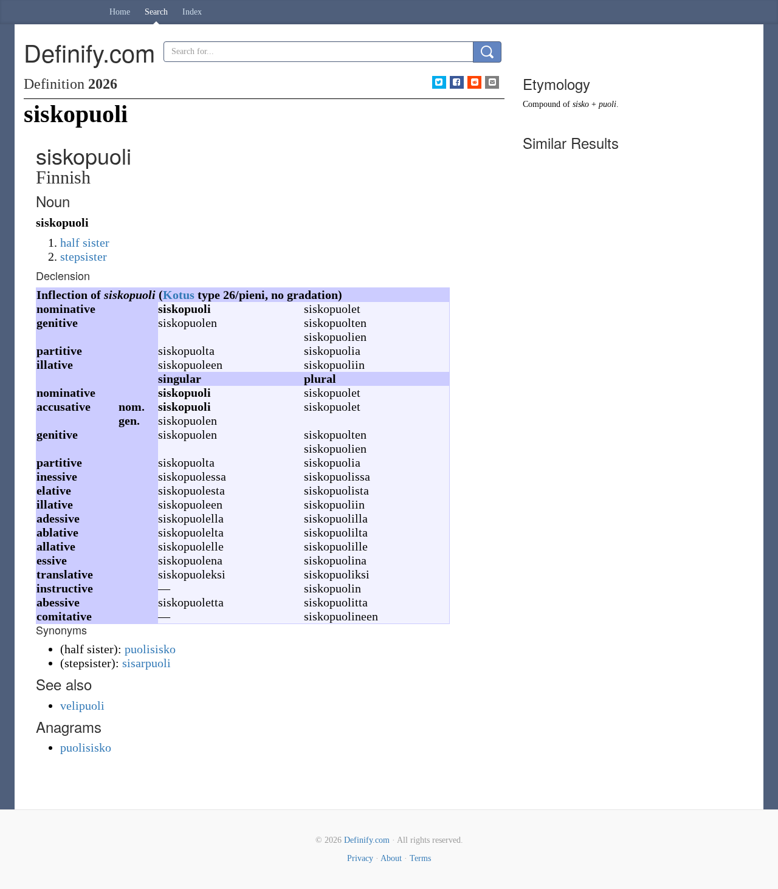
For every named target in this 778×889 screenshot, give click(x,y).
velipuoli (82, 705)
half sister (84, 242)
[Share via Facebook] (456, 82)
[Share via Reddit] (474, 82)
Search (156, 11)
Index (192, 11)
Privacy (360, 858)
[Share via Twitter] (439, 82)
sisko (581, 104)
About (391, 858)
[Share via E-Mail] (492, 82)
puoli (607, 104)
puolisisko (150, 649)
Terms (420, 858)
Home (119, 11)
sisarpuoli (146, 663)
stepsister (83, 256)
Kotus (178, 294)
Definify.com (367, 840)
